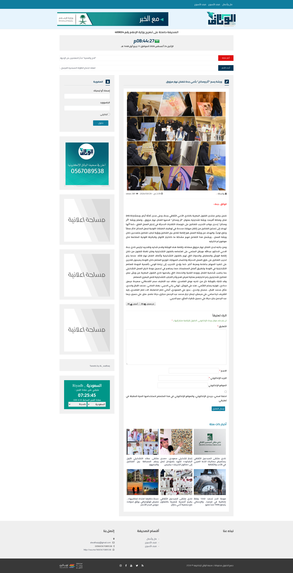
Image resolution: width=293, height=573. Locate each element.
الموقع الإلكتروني (217, 385)
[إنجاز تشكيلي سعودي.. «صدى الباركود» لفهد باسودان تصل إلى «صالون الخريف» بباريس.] (176, 442)
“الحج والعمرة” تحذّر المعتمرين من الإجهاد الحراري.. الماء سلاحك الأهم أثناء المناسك (100, 58)
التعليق (222, 326)
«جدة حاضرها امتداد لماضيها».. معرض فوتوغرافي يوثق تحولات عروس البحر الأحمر (143, 502)
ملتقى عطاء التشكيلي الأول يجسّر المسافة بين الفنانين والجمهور (143, 461)
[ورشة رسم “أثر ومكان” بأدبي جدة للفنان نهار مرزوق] (176, 141)
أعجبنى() (133, 303)
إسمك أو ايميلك (101, 91)
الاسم (223, 371)
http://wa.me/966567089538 (97, 550)
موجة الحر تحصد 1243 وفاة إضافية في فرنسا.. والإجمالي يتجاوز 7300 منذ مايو (210, 502)
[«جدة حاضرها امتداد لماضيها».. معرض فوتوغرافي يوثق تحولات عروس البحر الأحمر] (143, 482)
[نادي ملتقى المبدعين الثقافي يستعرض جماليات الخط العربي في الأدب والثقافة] (210, 442)
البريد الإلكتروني (218, 378)
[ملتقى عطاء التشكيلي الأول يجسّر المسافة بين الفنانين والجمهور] (143, 442)
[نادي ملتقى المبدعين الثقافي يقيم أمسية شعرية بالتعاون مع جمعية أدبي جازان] (176, 482)
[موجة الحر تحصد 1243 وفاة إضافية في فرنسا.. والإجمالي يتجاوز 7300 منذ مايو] (210, 482)
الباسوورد (105, 103)
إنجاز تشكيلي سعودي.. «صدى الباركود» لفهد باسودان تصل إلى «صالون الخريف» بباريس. (176, 461)
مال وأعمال (227, 4)
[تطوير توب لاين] (71, 566)
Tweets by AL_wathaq (100, 366)
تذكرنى (104, 114)
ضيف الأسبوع (214, 4)
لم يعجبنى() (147, 303)
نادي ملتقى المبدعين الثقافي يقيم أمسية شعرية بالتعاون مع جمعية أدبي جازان (176, 502)
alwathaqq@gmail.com (100, 542)
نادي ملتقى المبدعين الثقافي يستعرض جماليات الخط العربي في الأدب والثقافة (210, 461)
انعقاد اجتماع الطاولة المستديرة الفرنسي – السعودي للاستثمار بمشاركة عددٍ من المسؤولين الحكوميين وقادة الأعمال (84, 68)
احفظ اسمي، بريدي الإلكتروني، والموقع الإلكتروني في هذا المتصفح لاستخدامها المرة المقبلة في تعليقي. (176, 398)
